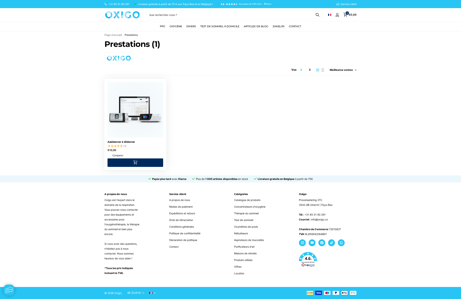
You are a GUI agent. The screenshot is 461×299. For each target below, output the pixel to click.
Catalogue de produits (247, 199)
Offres (237, 266)
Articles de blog (256, 26)
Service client (177, 194)
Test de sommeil (243, 220)
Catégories (241, 194)
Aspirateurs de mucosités (249, 240)
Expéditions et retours (182, 213)
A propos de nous (179, 199)
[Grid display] (317, 70)
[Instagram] (302, 242)
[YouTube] (312, 242)
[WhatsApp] (341, 242)
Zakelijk (279, 26)
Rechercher (317, 14)
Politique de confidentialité (184, 233)
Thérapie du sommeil (246, 213)
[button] (244, 4)
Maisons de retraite (245, 253)
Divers (191, 26)
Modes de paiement (181, 206)
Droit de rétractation (181, 220)
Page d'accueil (113, 34)
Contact (295, 26)
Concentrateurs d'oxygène (249, 206)
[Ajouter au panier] (135, 162)
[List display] (322, 70)
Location (239, 273)
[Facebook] (321, 242)
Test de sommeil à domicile (219, 26)
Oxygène (176, 26)
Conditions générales (181, 226)
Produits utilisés (243, 260)
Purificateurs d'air (244, 246)
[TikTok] (331, 242)
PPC (162, 26)
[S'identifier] (337, 15)
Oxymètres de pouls (246, 226)
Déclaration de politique (183, 240)
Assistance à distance (121, 141)
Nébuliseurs (241, 233)
